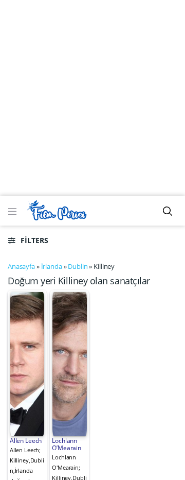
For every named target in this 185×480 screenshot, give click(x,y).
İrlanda (51, 266)
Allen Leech (26, 440)
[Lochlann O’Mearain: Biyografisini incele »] (69, 363)
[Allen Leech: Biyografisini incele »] (27, 363)
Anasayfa (21, 266)
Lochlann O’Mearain (66, 444)
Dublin (77, 266)
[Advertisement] (92, 98)
